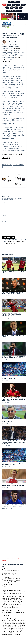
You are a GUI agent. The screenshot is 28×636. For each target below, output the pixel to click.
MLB (14, 4)
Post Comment (8, 237)
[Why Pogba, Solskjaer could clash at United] (14, 328)
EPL (21, 7)
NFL (9, 4)
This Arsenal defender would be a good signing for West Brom (14, 377)
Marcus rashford (18, 164)
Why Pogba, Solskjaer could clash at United (13, 336)
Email (4, 202)
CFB (7, 7)
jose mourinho (7, 164)
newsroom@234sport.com (12, 570)
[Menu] (25, 25)
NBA (4, 4)
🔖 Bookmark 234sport (14, 1)
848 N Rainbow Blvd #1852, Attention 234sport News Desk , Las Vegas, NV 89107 (14, 580)
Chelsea (14, 118)
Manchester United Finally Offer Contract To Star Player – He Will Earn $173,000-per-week (13, 314)
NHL (18, 4)
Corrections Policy (6, 558)
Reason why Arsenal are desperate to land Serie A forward (13, 463)
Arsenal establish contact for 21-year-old (13, 272)
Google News (8, 586)
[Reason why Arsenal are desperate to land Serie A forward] (14, 455)
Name (4, 209)
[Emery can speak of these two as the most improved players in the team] (14, 349)
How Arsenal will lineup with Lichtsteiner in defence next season (13, 484)
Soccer (17, 46)
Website (4, 215)
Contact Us (4, 560)
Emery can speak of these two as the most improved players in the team (14, 356)
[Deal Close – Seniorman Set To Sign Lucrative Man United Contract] (14, 285)
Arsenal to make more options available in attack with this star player (13, 156)
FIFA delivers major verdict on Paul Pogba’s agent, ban (12, 420)
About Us (16, 557)
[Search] (13, 25)
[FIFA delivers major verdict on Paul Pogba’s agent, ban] (14, 412)
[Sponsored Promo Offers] (8, 16)
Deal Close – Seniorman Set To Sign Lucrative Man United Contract (12, 293)
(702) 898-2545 (9, 574)
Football (11, 46)
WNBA (23, 4)
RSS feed (4, 557)
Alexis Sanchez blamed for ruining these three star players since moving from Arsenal (13, 399)
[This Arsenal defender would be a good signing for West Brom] (14, 369)
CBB (12, 7)
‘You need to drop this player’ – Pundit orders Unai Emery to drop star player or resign (14, 442)
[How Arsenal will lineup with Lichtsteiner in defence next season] (14, 476)
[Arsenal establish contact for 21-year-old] (14, 264)
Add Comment (6, 221)
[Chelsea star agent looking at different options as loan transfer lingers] (14, 497)
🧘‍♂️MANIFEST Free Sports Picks (14, 10)
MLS (16, 7)
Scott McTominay (8, 167)
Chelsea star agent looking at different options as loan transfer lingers (14, 505)
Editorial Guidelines (16, 558)
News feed (9, 557)
